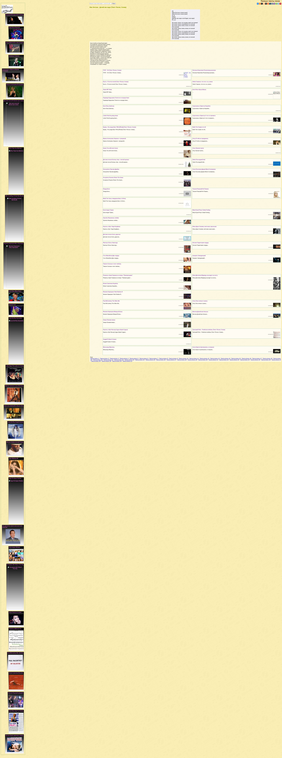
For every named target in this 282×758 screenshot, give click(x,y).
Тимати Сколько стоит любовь (112, 263)
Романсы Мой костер (15, 628)
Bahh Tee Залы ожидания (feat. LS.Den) (114, 198)
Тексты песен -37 (276, 359)
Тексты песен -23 (129, 359)
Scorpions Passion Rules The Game (113, 177)
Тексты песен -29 (192, 359)
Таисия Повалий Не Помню (201, 189)
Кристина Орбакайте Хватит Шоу (14, 405)
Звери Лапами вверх (109, 320)
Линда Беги (106, 189)
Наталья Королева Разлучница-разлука (204, 70)
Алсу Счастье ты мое (15, 612)
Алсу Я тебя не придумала (200, 138)
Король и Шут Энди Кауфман (111, 226)
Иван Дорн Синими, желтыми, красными (204, 226)
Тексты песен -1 (94, 358)
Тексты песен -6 (143, 358)
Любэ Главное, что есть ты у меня (203, 81)
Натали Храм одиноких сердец (14, 735)
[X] (262, 4)
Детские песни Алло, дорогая (111, 234)
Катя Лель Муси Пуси (15, 291)
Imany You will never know (110, 148)
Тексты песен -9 (173, 358)
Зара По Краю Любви (15, 478)
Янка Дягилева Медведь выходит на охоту (205, 275)
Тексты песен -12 (204, 358)
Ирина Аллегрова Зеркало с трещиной (114, 138)
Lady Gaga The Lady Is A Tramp (15, 365)
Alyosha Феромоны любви (111, 218)
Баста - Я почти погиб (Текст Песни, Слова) (115, 81)
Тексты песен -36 (265, 359)
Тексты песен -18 (267, 358)
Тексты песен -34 (244, 359)
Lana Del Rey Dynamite (15, 318)
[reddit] (268, 4)
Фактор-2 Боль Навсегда (110, 242)
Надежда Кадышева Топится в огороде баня (116, 97)
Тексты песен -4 (124, 358)
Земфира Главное (14, 56)
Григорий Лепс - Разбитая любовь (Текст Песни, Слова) (209, 329)
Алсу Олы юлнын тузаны (200, 301)
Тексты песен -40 (116, 361)
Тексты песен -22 (118, 359)
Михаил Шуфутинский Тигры (15, 442)
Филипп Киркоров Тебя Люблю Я (113, 291)
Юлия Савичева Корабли (110, 283)
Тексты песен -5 (134, 358)
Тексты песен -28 (181, 359)
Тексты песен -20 (97, 359)
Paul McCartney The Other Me (111, 301)
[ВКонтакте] (258, 4)
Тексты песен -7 (153, 358)
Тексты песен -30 (202, 359)
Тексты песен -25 (150, 359)
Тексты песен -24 (139, 359)
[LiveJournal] (270, 4)
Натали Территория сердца (201, 242)
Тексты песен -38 (95, 361)
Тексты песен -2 (104, 358)
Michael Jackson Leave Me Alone (14, 385)
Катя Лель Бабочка (108, 106)
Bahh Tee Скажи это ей (199, 127)
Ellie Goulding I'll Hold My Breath (14, 196)
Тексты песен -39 (106, 361)
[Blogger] (264, 4)
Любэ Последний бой (199, 159)
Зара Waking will (13, 458)
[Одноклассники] (260, 4)
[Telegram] (278, 4)
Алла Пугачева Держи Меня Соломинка (204, 169)
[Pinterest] (280, 4)
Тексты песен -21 (108, 359)
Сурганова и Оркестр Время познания (10, 70)
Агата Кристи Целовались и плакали (203, 347)
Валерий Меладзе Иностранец (15, 14)
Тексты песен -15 (236, 358)
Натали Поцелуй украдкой (16, 693)
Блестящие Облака (14, 547)
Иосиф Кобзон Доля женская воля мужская (12, 526)
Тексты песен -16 (246, 358)
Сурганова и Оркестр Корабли (201, 106)
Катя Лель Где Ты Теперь (16, 711)
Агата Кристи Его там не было (15, 42)
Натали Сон (12, 304)
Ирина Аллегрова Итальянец (15, 84)
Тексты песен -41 (127, 361)
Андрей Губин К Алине (109, 339)
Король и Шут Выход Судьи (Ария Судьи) (115, 329)
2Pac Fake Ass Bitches (15, 148)
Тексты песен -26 (160, 359)
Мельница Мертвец (108, 347)
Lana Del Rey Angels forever (16, 422)
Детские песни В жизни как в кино (14, 100)
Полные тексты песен (271, 1)
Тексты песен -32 (223, 359)
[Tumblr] (272, 4)
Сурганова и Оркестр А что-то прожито (204, 115)
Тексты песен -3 (114, 358)
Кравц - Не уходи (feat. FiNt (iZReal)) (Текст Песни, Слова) (119, 127)
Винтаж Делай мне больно (200, 311)
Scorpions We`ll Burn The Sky (15, 564)
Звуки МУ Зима (107, 89)
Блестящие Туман (108, 210)
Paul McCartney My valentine (15, 653)
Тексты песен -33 (234, 359)
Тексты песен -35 (255, 359)
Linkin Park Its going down (110, 115)
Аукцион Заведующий (199, 255)
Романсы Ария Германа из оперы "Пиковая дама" (118, 275)
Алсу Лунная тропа (198, 148)
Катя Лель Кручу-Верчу (199, 89)
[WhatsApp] (276, 4)
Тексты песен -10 (183, 358)
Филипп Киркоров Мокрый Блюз (112, 311)
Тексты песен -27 (171, 359)
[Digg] (266, 4)
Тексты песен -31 (213, 359)
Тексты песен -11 (194, 358)
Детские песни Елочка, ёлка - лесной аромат (116, 159)
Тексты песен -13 (215, 358)
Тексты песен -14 (225, 358)
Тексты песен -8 (163, 358)
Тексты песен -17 (257, 358)
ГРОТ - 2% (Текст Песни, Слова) (112, 70)
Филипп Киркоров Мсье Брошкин (14, 243)
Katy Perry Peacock (14, 27)
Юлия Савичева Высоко (16, 673)
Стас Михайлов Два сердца (111, 255)
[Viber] (274, 4)
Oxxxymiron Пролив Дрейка (111, 169)
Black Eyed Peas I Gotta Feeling (201, 210)
